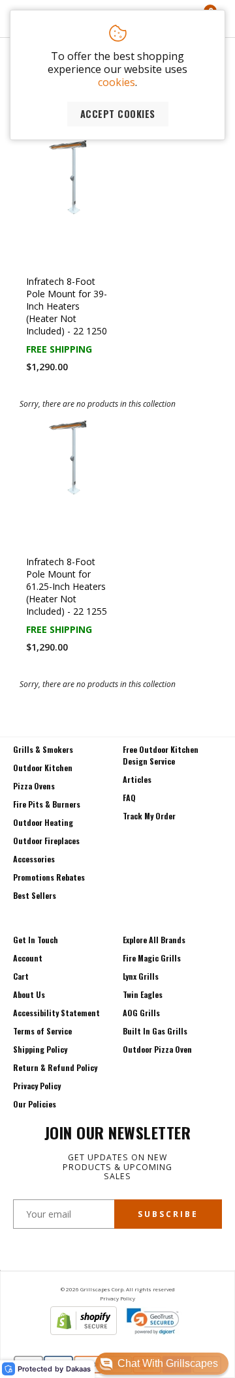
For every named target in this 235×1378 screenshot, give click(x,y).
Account (27, 957)
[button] (161, 1364)
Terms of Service (42, 1030)
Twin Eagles (143, 994)
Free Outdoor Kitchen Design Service (160, 755)
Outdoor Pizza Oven (157, 1049)
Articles (137, 779)
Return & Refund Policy (55, 1067)
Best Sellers (34, 895)
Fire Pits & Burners (46, 804)
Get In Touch (35, 939)
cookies (116, 82)
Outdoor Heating (43, 822)
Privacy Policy (37, 1085)
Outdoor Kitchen (42, 767)
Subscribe (168, 1214)
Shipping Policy (40, 1049)
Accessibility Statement (56, 1012)
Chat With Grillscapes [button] (168, 1363)
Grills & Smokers (43, 749)
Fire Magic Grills (152, 957)
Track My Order (149, 815)
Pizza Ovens (34, 785)
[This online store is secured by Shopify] (83, 1331)
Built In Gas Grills (155, 1030)
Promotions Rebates (49, 877)
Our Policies (34, 1103)
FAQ (129, 797)
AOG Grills (141, 1012)
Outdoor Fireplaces (46, 840)
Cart (21, 976)
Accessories (34, 858)
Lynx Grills (141, 976)
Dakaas (78, 1369)
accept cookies (117, 114)
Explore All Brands (154, 939)
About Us (29, 994)
